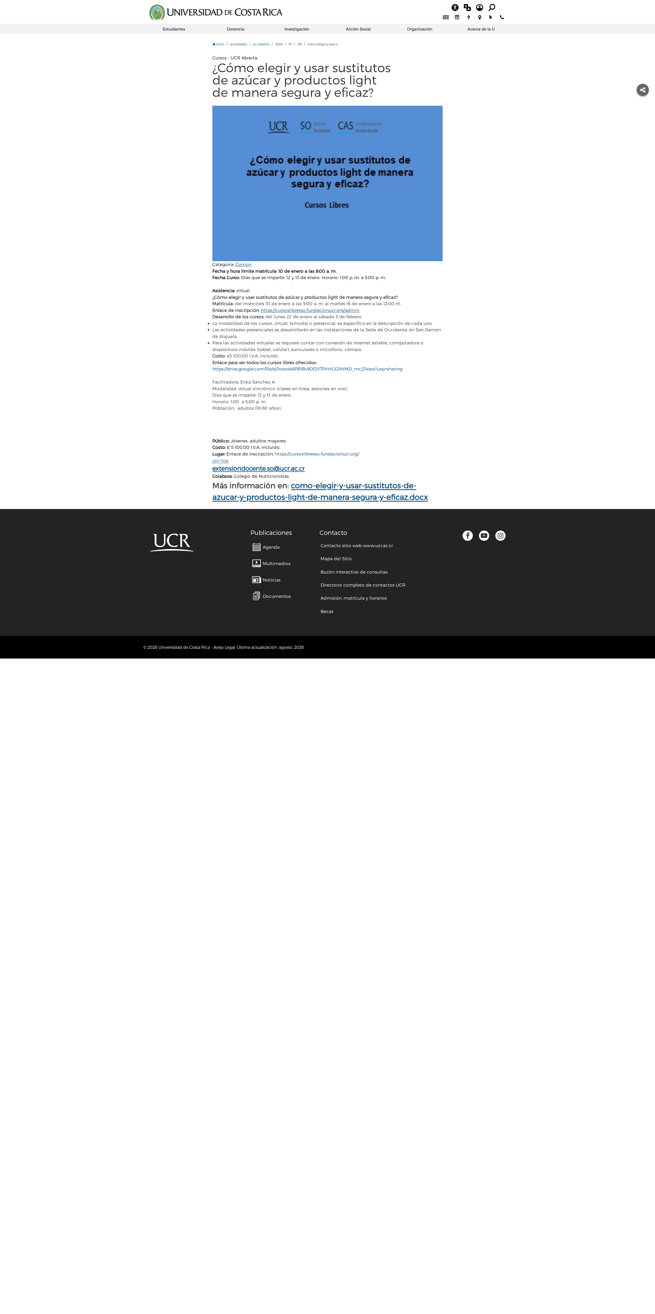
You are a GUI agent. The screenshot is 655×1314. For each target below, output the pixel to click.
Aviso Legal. (224, 647)
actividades (238, 44)
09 (299, 44)
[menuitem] (445, 17)
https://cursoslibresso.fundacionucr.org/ (317, 453)
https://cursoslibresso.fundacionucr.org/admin (310, 310)
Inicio (219, 44)
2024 (279, 44)
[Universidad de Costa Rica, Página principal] (215, 12)
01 (290, 44)
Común (243, 264)
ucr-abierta (261, 44)
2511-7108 (220, 461)
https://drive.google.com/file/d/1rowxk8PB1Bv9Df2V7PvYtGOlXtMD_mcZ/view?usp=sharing (307, 368)
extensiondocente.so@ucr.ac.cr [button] (258, 468)
